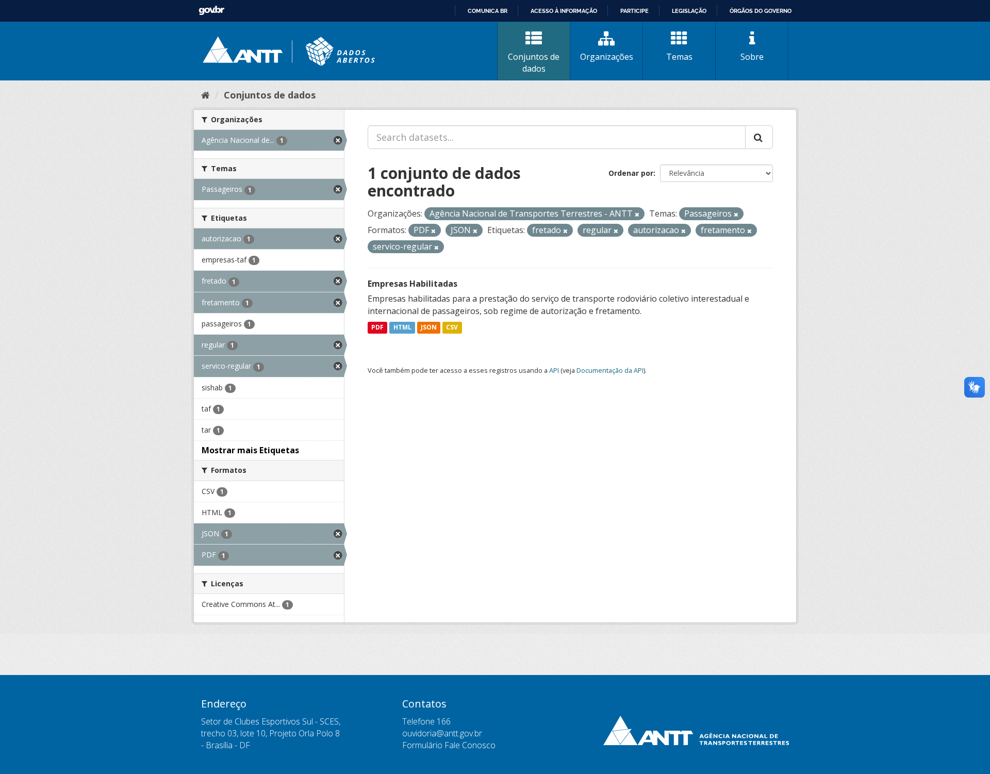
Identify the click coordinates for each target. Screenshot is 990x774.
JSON (429, 327)
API (554, 370)
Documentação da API (610, 370)
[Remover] (637, 214)
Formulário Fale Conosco (449, 745)
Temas (679, 56)
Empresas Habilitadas (412, 283)
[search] (759, 137)
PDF (377, 327)
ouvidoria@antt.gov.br (442, 733)
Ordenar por (630, 173)
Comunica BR (487, 10)
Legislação (689, 10)
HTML (402, 327)
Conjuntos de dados (533, 62)
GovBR (211, 10)
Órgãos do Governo (760, 10)
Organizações (606, 56)
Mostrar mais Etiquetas (250, 450)
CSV (452, 327)
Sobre (752, 56)
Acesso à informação (564, 10)
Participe (634, 10)
